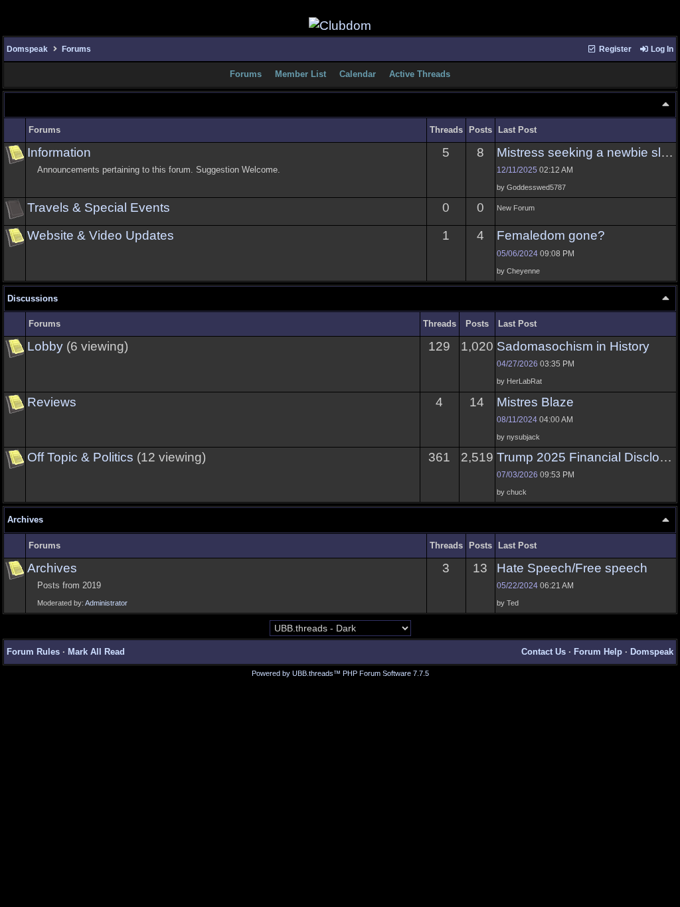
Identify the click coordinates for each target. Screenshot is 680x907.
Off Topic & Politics (80, 457)
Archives (25, 520)
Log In (661, 49)
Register (614, 49)
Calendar (357, 74)
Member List (300, 74)
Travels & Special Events (98, 207)
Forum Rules (33, 652)
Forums (76, 49)
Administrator (106, 603)
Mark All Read (96, 652)
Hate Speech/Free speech (572, 568)
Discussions (32, 298)
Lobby (45, 346)
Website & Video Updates (100, 235)
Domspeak (27, 49)
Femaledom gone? (551, 235)
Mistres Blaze (535, 402)
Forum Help (598, 652)
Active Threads (419, 74)
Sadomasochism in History (573, 346)
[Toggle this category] (665, 104)
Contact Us (543, 652)
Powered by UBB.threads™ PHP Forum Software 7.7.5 (340, 673)
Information (59, 152)
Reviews (51, 402)
